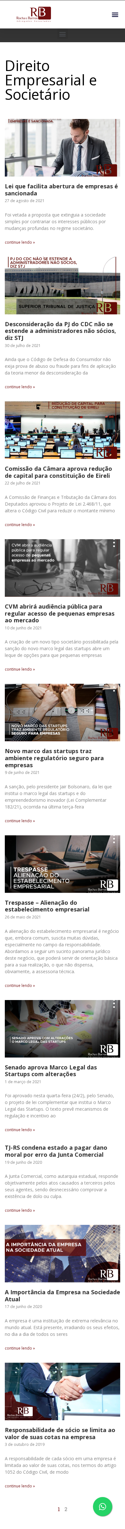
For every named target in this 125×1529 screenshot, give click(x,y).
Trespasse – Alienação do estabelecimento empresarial (47, 906)
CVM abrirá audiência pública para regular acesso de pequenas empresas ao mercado (59, 613)
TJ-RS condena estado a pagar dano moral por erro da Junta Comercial (56, 1151)
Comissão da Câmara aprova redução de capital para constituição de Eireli (58, 472)
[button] (115, 14)
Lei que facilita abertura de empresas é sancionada (61, 189)
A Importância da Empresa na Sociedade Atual (62, 1295)
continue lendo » (20, 242)
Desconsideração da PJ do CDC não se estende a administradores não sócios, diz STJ (60, 331)
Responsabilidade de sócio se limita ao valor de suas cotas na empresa (60, 1433)
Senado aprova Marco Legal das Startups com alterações (51, 1070)
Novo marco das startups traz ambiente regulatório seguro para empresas (54, 757)
